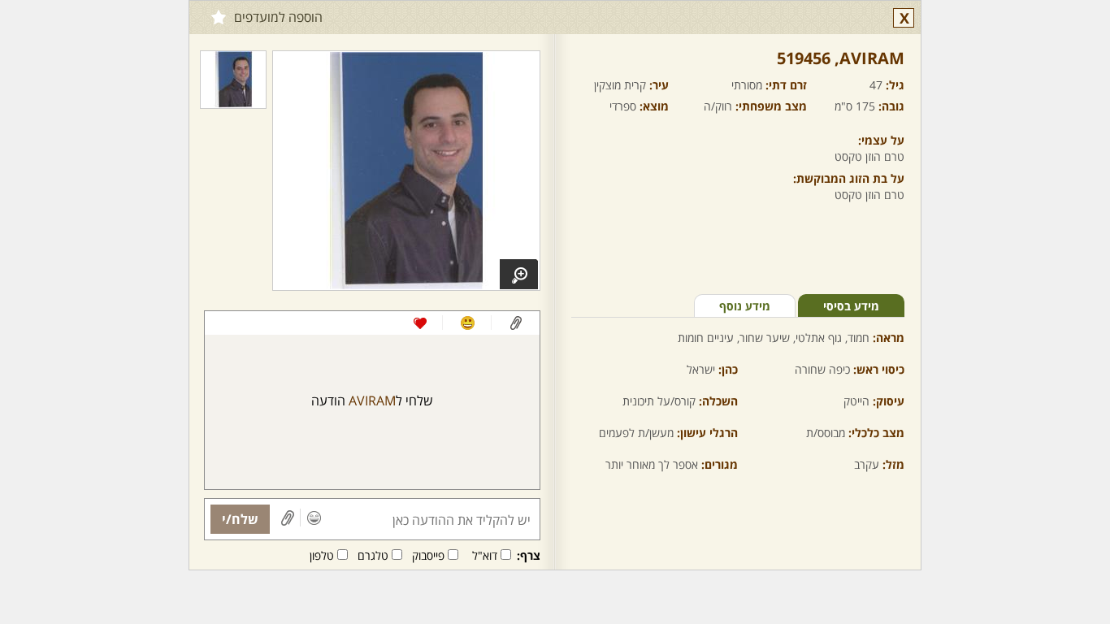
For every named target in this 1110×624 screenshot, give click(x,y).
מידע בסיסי (851, 306)
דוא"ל (484, 555)
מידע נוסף (744, 306)
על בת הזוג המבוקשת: (848, 178)
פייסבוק (428, 555)
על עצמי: (881, 140)
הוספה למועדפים (278, 17)
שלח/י (240, 519)
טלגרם (373, 555)
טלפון (322, 555)
